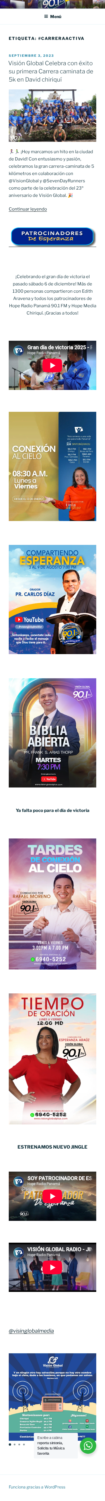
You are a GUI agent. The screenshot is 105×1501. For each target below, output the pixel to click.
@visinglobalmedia (31, 1331)
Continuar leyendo (28, 209)
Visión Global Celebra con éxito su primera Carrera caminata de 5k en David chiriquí (50, 71)
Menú (55, 16)
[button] (10, 1444)
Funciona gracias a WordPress (37, 1486)
